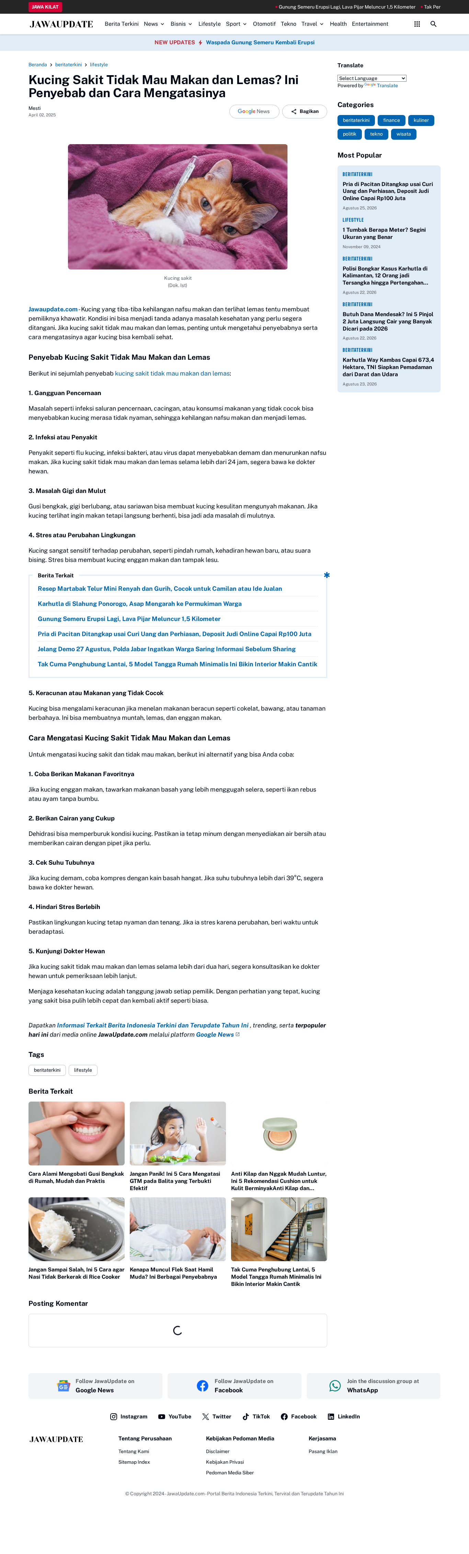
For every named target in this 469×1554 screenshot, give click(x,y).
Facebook (304, 1416)
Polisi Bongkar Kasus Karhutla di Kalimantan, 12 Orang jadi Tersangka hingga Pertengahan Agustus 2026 (385, 276)
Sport (233, 24)
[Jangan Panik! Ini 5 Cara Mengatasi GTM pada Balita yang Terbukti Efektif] (178, 1134)
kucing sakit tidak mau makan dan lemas (172, 373)
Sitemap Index (134, 1462)
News (151, 24)
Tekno (288, 24)
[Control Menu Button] (417, 24)
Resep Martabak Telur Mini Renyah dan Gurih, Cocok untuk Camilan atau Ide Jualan (160, 588)
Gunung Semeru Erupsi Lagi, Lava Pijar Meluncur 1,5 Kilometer (304, 7)
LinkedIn (349, 1416)
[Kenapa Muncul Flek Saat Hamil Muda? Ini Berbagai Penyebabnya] (178, 1229)
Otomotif (264, 24)
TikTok (261, 1416)
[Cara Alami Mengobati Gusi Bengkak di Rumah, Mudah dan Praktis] (76, 1134)
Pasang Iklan (323, 1451)
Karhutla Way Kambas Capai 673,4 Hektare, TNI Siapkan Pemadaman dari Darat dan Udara (388, 367)
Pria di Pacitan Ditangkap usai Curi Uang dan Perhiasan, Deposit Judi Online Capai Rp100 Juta (174, 633)
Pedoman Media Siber (230, 1472)
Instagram (134, 1416)
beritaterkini (47, 1070)
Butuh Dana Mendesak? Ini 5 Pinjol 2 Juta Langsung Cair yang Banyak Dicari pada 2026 (388, 321)
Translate (387, 85)
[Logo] (56, 1439)
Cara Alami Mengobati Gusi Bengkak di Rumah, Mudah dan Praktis (76, 1177)
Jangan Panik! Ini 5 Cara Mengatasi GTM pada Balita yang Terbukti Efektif (175, 1181)
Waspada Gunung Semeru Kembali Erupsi (260, 42)
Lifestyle (209, 24)
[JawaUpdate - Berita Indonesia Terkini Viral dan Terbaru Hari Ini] (61, 24)
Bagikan (309, 111)
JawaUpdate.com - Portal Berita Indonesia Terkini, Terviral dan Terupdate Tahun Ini (255, 1493)
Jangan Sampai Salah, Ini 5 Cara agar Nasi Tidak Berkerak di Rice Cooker (76, 1273)
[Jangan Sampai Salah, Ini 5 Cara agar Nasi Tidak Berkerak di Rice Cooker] (76, 1229)
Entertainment (370, 24)
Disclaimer (217, 1451)
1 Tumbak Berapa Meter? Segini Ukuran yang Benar (384, 233)
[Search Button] (434, 24)
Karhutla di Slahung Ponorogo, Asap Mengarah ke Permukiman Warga (140, 603)
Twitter (222, 1416)
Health (338, 24)
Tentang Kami (133, 1451)
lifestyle (83, 1070)
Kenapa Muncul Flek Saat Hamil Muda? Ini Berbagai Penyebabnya (173, 1273)
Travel (309, 24)
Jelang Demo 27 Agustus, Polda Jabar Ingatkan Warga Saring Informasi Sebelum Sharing (167, 649)
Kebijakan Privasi (225, 1462)
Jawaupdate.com (53, 309)
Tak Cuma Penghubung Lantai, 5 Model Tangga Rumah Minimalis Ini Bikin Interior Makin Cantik (177, 664)
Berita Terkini (122, 24)
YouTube (180, 1416)
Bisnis (178, 24)
